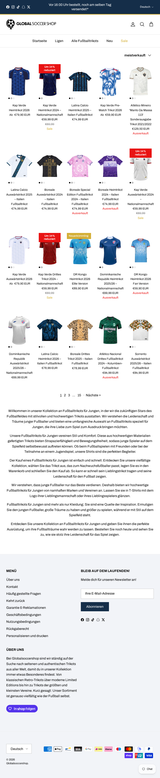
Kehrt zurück (15, 601)
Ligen (59, 41)
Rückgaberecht (17, 629)
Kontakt (12, 587)
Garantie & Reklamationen (26, 607)
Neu (109, 41)
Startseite (39, 41)
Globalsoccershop (17, 763)
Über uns (13, 579)
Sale (124, 41)
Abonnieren (95, 606)
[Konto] (132, 24)
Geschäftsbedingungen (23, 615)
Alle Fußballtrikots (84, 41)
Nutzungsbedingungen (23, 621)
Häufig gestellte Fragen (23, 593)
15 (79, 395)
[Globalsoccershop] (31, 24)
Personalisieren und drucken (27, 636)
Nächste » (93, 395)
